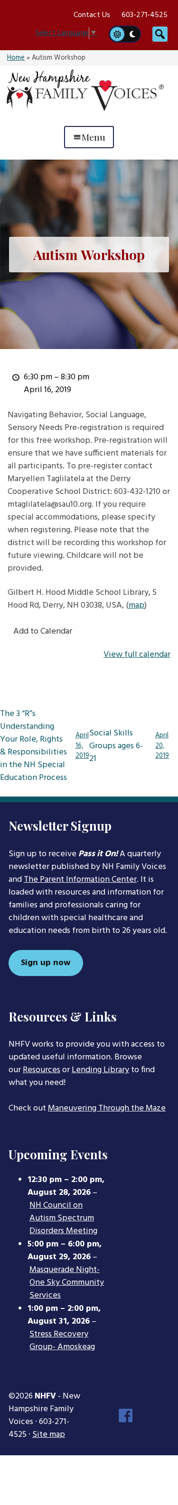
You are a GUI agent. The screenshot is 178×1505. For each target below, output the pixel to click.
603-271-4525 (145, 15)
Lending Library (100, 1070)
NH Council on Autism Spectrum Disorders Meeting (63, 1218)
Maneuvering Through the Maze (107, 1108)
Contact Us (92, 15)
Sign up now (46, 963)
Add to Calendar (42, 631)
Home (16, 58)
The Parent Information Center (80, 880)
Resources (41, 1070)
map (136, 605)
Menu (93, 137)
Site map (48, 1435)
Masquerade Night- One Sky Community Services (66, 1282)
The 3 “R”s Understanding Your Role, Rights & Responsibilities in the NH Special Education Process (44, 746)
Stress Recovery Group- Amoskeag (62, 1341)
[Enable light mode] (117, 34)
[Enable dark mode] (133, 34)
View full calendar (136, 655)
